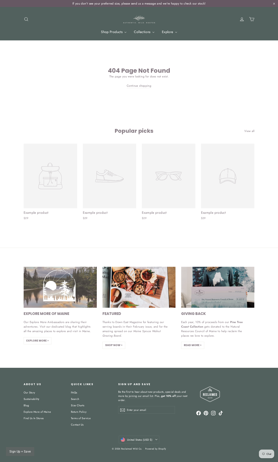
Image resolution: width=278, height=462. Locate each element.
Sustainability (31, 399)
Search (75, 399)
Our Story (29, 392)
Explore (168, 31)
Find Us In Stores (34, 418)
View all (249, 131)
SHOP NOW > (114, 345)
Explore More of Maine (37, 412)
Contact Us (77, 425)
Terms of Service (81, 418)
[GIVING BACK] (217, 287)
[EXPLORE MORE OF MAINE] (60, 287)
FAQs (74, 392)
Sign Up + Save (20, 451)
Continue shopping (139, 86)
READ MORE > (193, 345)
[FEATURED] (139, 287)
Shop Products (112, 31)
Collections (142, 31)
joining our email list (141, 396)
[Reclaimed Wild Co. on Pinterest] (206, 412)
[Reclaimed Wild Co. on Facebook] (198, 412)
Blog (26, 405)
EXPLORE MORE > (37, 340)
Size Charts (77, 405)
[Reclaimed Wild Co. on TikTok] (220, 412)
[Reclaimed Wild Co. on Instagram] (213, 412)
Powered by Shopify (155, 448)
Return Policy (78, 412)
